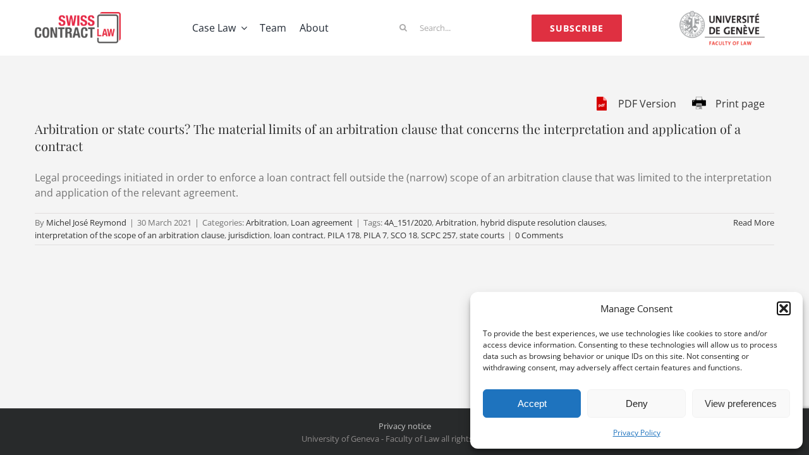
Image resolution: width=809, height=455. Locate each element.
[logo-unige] (725, 14)
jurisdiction (249, 235)
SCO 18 (404, 235)
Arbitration (266, 222)
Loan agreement (322, 222)
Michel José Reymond (86, 222)
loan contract (299, 235)
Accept (532, 403)
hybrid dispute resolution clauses (542, 222)
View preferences (741, 403)
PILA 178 (343, 235)
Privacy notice (405, 426)
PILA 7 (375, 235)
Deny (637, 403)
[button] (783, 308)
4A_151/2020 (408, 222)
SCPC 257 (438, 235)
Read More (753, 222)
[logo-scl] (78, 17)
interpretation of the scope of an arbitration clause (129, 235)
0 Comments (539, 235)
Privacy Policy (636, 432)
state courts (481, 235)
